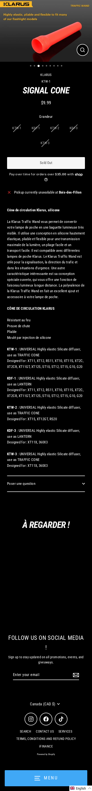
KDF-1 (36, 128)
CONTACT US (45, 731)
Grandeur (46, 117)
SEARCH (25, 731)
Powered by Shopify (46, 754)
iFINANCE (46, 746)
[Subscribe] (75, 675)
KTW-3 (45, 143)
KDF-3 (74, 128)
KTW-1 (16, 128)
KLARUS (45, 75)
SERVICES (65, 731)
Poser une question (21, 484)
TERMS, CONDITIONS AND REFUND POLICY (46, 739)
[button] (80, 788)
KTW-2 (54, 128)
